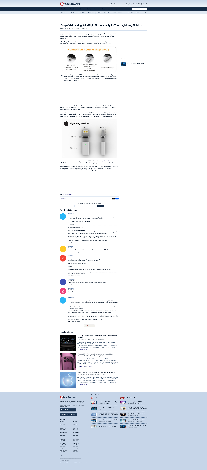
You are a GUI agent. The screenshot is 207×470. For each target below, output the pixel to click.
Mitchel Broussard (63, 432)
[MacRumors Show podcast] (126, 4)
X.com (64, 424)
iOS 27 (99, 12)
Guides (82, 9)
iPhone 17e (139, 12)
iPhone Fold (91, 12)
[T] (63, 219)
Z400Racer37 (71, 288)
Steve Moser (62, 448)
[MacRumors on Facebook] (131, 4)
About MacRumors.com (67, 410)
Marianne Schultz (76, 437)
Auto (84, 462)
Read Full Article (81, 350)
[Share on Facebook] (117, 198)
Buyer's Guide (106, 9)
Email (61, 424)
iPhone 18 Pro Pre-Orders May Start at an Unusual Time (95, 354)
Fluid (77, 462)
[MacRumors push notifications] (141, 4)
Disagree (78, 242)
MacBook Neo (129, 12)
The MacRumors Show (130, 397)
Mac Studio (71, 12)
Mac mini (63, 12)
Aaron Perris (75, 448)
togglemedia (71, 213)
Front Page (64, 9)
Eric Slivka (75, 421)
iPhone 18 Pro (81, 12)
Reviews (96, 9)
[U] (63, 252)
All (146, 12)
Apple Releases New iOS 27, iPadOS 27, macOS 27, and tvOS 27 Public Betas (136, 63)
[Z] (63, 294)
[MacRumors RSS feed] (144, 4)
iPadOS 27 (106, 12)
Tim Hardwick (76, 432)
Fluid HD (80, 462)
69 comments (63, 198)
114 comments (89, 350)
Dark (90, 462)
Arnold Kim (62, 421)
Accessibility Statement (64, 460)
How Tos (89, 9)
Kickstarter (66, 194)
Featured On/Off (63, 462)
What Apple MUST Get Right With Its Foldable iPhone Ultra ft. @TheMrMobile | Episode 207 (137, 409)
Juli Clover (84, 28)
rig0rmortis (70, 255)
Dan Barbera (62, 443)
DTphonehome (71, 279)
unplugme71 (71, 246)
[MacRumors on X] (133, 4)
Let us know (118, 3)
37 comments (89, 366)
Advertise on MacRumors (68, 414)
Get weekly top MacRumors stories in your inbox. (89, 203)
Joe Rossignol (100, 339)
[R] (63, 261)
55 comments (89, 385)
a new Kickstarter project (71, 33)
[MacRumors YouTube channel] (139, 4)
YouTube (96, 397)
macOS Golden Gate (118, 12)
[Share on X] (113, 198)
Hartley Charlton (100, 356)
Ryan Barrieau (76, 443)
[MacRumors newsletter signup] (146, 4)
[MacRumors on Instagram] (129, 4)
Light (87, 462)
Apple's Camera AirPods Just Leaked (107, 426)
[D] (63, 285)
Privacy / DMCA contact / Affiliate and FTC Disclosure (70, 458)
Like (75, 242)
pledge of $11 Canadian (108, 161)
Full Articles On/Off (71, 462)
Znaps (71, 194)
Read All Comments (89, 326)
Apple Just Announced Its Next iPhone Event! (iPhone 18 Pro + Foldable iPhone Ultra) (108, 415)
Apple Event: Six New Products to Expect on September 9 (95, 372)
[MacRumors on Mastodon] (136, 4)
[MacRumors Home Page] (70, 4)
